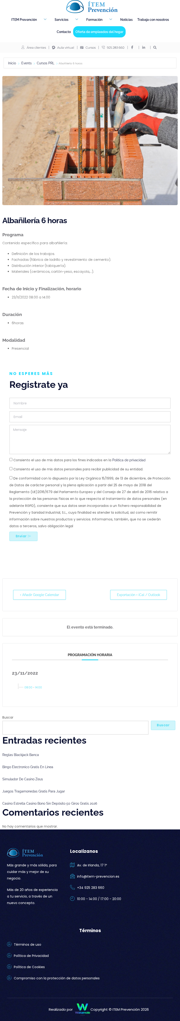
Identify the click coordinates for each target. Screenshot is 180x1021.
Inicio (12, 63)
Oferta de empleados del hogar (99, 32)
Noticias (126, 20)
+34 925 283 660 (90, 887)
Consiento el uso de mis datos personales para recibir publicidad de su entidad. (78, 469)
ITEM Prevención (24, 20)
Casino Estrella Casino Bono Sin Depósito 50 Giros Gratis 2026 (49, 803)
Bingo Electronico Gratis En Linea (27, 767)
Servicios (61, 20)
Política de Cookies (29, 967)
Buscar (7, 717)
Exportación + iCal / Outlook (138, 595)
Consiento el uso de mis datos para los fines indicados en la (79, 460)
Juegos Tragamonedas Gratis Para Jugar (33, 791)
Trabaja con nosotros (153, 20)
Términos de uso (27, 944)
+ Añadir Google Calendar (39, 595)
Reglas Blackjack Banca (20, 755)
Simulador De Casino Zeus (22, 779)
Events (26, 63)
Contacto (64, 32)
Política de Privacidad (31, 955)
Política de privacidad (128, 460)
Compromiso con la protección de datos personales (57, 978)
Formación (94, 20)
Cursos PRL (45, 63)
